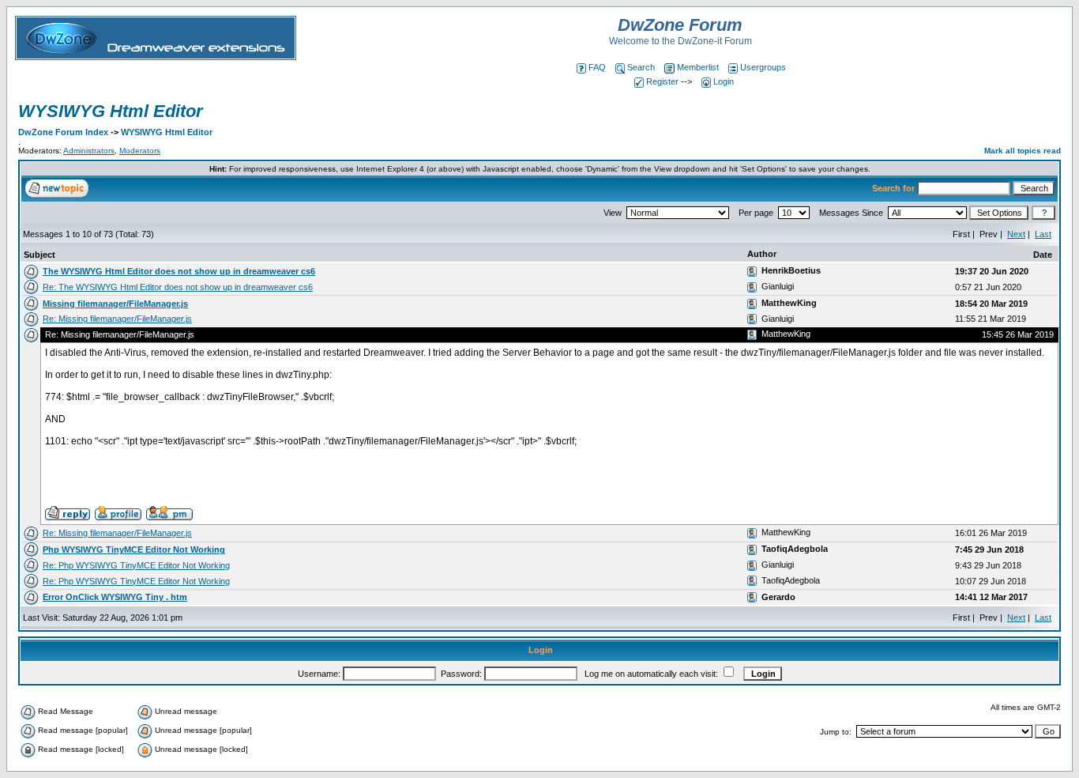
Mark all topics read (1022, 150)
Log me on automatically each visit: (651, 673)
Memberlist (698, 67)
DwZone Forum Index (63, 132)
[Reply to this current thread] (67, 512)
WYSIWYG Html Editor (110, 111)
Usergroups (763, 67)
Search (641, 67)
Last (1043, 234)
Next (1016, 234)
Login (723, 81)
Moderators (139, 150)
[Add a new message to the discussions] (56, 187)
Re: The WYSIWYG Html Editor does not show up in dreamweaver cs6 (178, 287)
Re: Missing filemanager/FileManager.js (117, 318)
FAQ (597, 67)
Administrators (89, 150)
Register (662, 81)
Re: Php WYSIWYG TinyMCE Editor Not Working (136, 565)
